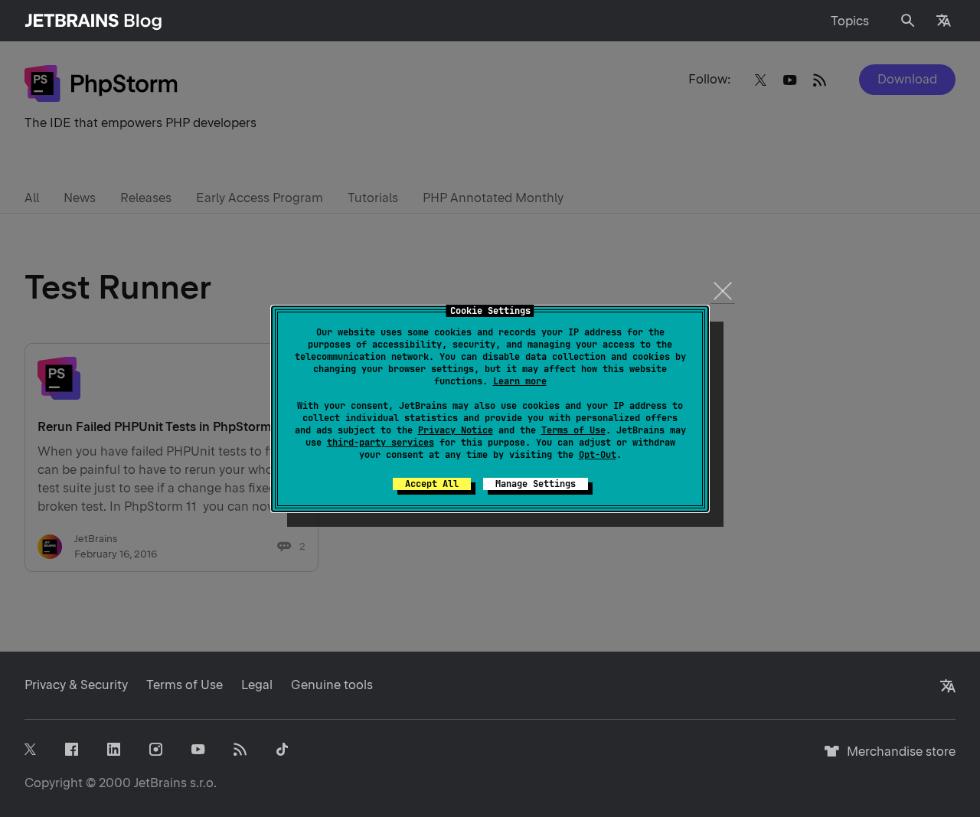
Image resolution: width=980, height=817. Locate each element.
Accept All (432, 484)
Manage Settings (535, 484)
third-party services (380, 442)
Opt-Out (597, 455)
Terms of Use (573, 430)
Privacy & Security (76, 685)
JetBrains (160, 783)
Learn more (520, 381)
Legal (257, 685)
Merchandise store (897, 758)
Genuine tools (332, 685)
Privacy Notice (455, 430)
